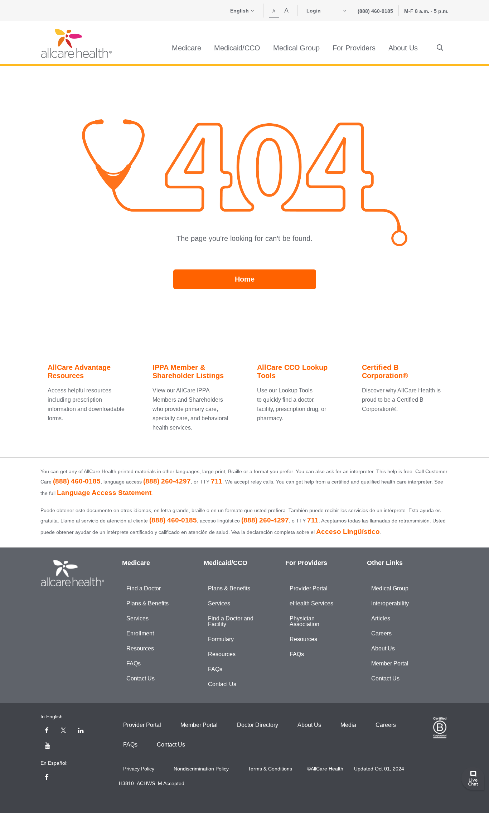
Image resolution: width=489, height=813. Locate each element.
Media (348, 725)
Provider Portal (309, 588)
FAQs (133, 663)
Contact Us (140, 678)
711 (216, 481)
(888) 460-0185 (375, 11)
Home (245, 279)
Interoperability (390, 603)
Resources (140, 648)
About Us (383, 648)
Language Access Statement (104, 492)
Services (137, 618)
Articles (380, 618)
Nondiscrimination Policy (201, 769)
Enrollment (140, 633)
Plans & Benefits (147, 603)
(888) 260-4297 (167, 481)
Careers (381, 633)
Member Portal (389, 663)
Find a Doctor (143, 588)
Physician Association (304, 621)
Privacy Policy (138, 769)
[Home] (76, 43)
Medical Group (389, 588)
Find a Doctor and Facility (230, 621)
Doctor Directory (257, 725)
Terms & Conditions (270, 769)
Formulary (221, 639)
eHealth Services (311, 603)
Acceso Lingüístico (348, 531)
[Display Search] (440, 48)
